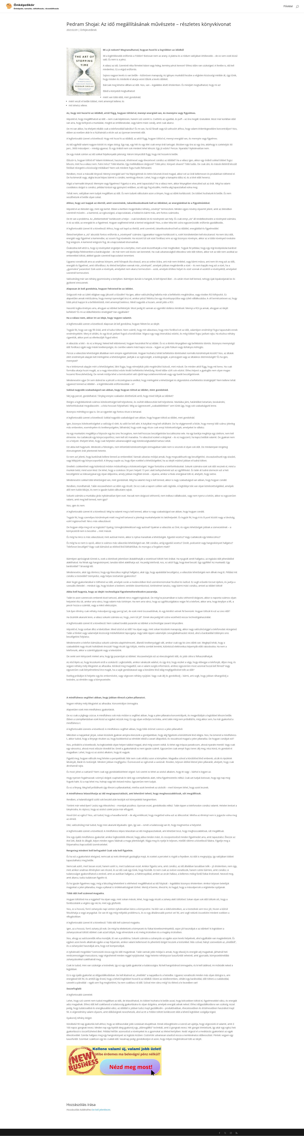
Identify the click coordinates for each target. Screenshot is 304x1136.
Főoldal (288, 6)
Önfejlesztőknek (88, 29)
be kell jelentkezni (101, 1109)
